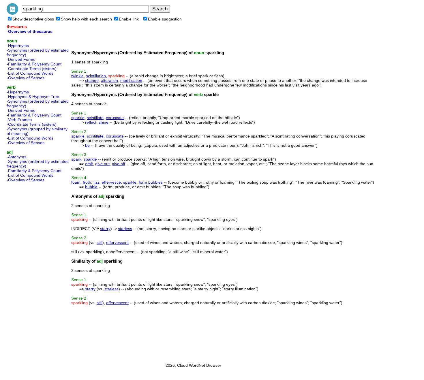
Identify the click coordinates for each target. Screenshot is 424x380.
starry (105, 228)
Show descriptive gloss (33, 19)
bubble (91, 187)
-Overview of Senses (25, 78)
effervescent (117, 242)
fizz (96, 182)
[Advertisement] (30, 270)
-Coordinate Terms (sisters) (32, 68)
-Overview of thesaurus (29, 31)
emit (89, 163)
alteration (109, 80)
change (92, 80)
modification (131, 80)
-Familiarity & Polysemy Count (34, 64)
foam (75, 182)
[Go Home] (12, 13)
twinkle (77, 76)
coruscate (115, 117)
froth (87, 182)
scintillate (95, 117)
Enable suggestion (165, 19)
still (99, 242)
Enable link (129, 19)
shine (103, 122)
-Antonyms (16, 157)
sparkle (78, 117)
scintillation (96, 76)
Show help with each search (86, 19)
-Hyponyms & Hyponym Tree (33, 96)
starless (125, 228)
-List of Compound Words (30, 73)
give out (102, 163)
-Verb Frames (19, 119)
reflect (90, 122)
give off (118, 163)
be (87, 145)
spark (76, 159)
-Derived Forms (21, 59)
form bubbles (151, 182)
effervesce (111, 182)
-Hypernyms (18, 45)
